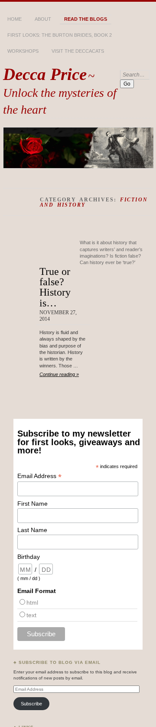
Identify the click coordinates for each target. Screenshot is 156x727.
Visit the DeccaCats (78, 51)
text (31, 615)
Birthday (28, 556)
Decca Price (45, 74)
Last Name (32, 529)
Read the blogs (85, 19)
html (32, 602)
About (43, 19)
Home (14, 19)
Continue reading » (59, 374)
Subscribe (31, 703)
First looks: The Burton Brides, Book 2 (59, 35)
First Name (32, 503)
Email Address (39, 476)
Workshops (23, 51)
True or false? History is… (55, 287)
